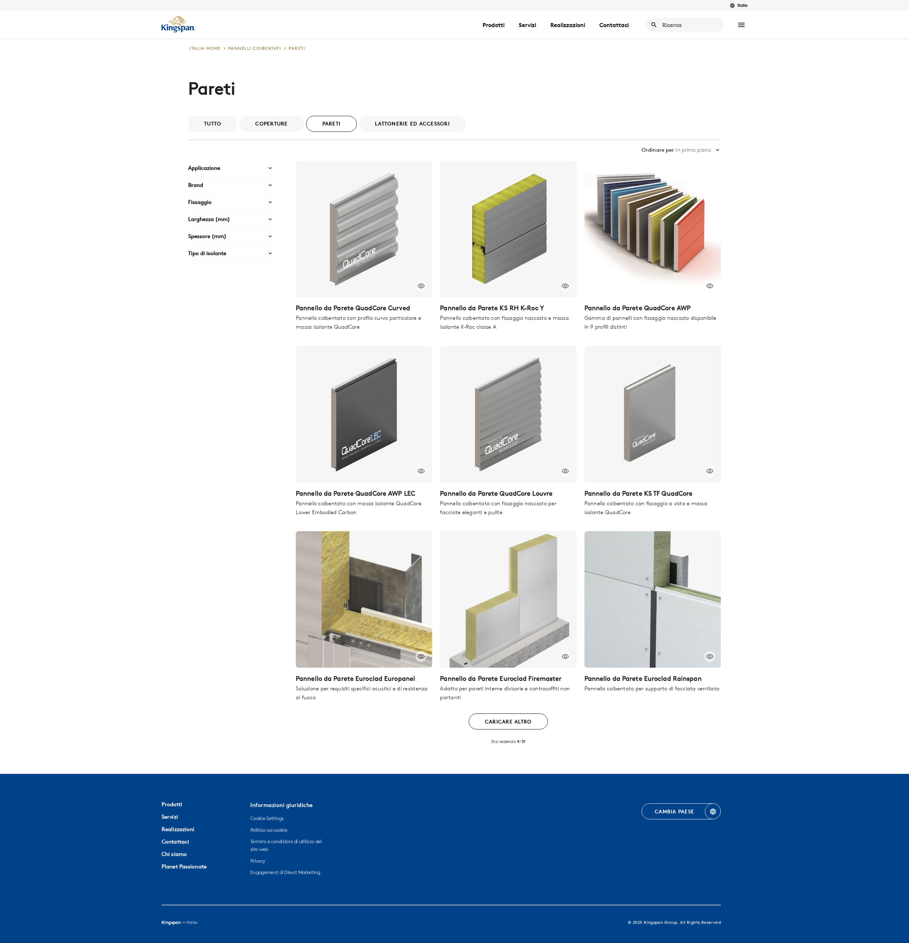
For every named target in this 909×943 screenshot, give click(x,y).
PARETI (331, 123)
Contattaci (614, 24)
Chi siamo (174, 854)
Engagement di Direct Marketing (285, 872)
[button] (741, 25)
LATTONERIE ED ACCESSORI (412, 123)
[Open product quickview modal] (420, 285)
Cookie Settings (267, 818)
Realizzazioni (567, 24)
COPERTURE (271, 123)
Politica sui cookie (268, 830)
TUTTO (212, 123)
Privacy (257, 861)
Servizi (527, 24)
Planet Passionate (184, 866)
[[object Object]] (364, 229)
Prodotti (494, 24)
